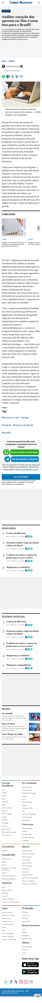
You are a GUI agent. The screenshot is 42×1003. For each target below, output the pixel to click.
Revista (24, 932)
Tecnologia (5, 823)
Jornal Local (26, 915)
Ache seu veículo (7, 912)
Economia (5, 802)
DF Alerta (25, 912)
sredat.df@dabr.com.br (29, 470)
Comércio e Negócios (8, 879)
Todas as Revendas (8, 936)
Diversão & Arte (7, 808)
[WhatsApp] (3, 77)
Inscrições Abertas (28, 837)
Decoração (25, 872)
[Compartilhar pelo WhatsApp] (31, 537)
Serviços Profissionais (9, 876)
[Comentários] (21, 77)
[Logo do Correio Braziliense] (21, 2)
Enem (24, 799)
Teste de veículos (7, 921)
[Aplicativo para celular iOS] (30, 964)
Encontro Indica (27, 939)
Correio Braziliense (7, 784)
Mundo (4, 805)
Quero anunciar (7, 859)
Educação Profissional (29, 814)
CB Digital (5, 893)
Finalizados (25, 840)
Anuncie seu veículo (8, 915)
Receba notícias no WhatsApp (24, 452)
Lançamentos (26, 860)
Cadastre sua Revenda (9, 939)
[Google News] (17, 77)
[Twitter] (12, 77)
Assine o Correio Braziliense (11, 902)
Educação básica (27, 787)
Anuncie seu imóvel (28, 854)
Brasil (3, 799)
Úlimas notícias (27, 863)
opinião (7, 432)
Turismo (4, 826)
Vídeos (4, 927)
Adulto (4, 873)
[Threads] (36, 982)
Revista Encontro (31, 925)
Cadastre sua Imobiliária (30, 884)
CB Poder (25, 918)
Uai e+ (24, 953)
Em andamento (27, 834)
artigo (26, 417)
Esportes (5, 811)
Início (4, 61)
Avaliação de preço (8, 924)
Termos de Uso (6, 835)
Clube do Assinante (8, 899)
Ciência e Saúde (7, 814)
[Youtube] (26, 982)
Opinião (12, 61)
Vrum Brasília (26, 921)
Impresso (7, 883)
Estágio (24, 796)
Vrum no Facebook (8, 933)
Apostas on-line (11, 417)
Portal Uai (25, 950)
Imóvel (25, 846)
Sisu (23, 811)
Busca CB (5, 896)
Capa (3, 790)
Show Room (25, 869)
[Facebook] (8, 77)
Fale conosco (26, 820)
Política (4, 796)
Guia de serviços (27, 866)
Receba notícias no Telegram (25, 459)
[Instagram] (21, 982)
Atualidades (26, 935)
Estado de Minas (27, 947)
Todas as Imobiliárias (28, 881)
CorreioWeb (8, 846)
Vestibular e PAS (27, 808)
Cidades (4, 793)
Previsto (24, 831)
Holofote (4, 820)
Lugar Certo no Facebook (30, 878)
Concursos (27, 824)
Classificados (8, 855)
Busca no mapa (27, 857)
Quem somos (6, 829)
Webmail (5, 851)
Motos (4, 930)
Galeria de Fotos (27, 875)
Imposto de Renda (23, 425)
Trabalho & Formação (29, 793)
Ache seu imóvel (27, 851)
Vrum (5, 908)
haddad (7, 425)
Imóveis (4, 862)
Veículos (4, 865)
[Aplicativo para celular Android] (30, 972)
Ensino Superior (27, 790)
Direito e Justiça (7, 890)
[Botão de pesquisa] (39, 2)
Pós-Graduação (27, 817)
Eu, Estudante (29, 783)
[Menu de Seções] (3, 2)
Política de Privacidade (9, 832)
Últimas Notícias (27, 802)
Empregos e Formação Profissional (9, 869)
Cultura (24, 805)
